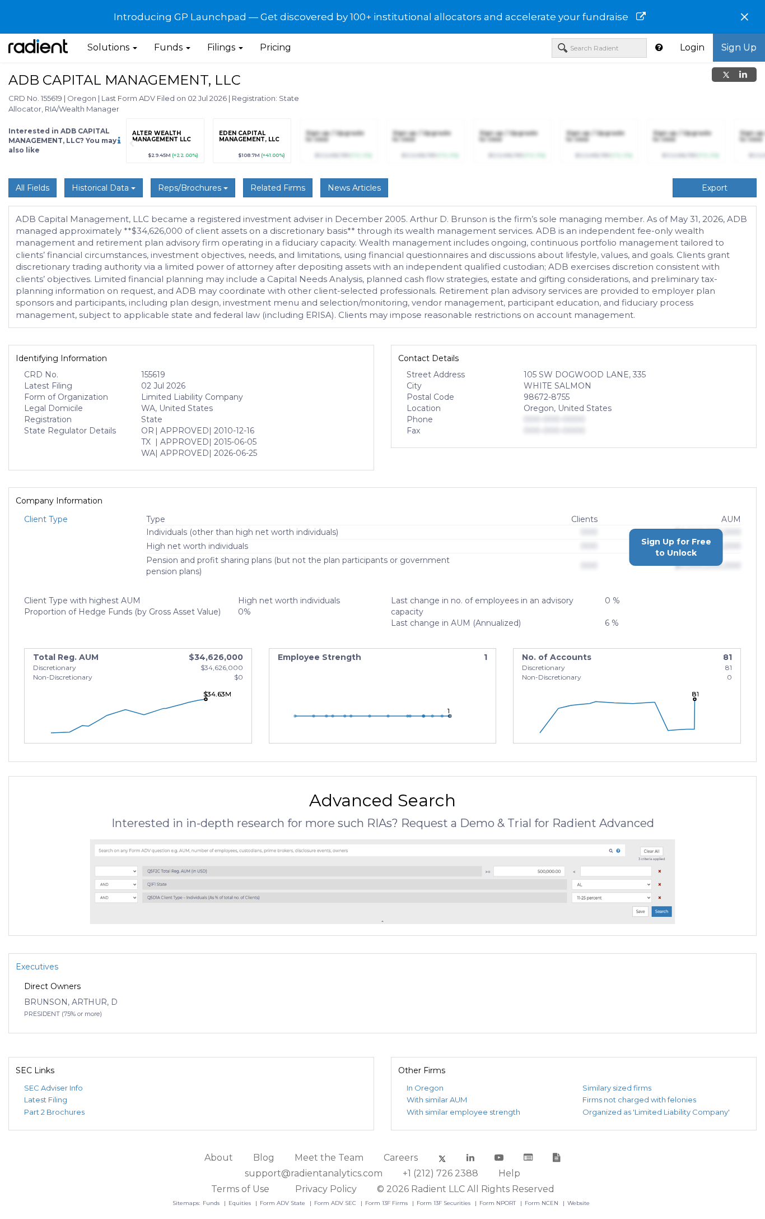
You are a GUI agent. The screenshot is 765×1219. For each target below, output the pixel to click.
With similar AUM (437, 1099)
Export (714, 188)
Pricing (275, 47)
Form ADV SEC (336, 1203)
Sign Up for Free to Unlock (676, 547)
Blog (263, 1157)
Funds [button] (169, 47)
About (218, 1157)
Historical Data (101, 188)
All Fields (32, 188)
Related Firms (277, 188)
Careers (401, 1157)
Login (692, 47)
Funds (212, 1203)
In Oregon (425, 1087)
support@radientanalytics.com (313, 1173)
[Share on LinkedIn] (743, 74)
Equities (240, 1203)
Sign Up (739, 47)
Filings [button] (222, 47)
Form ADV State (283, 1203)
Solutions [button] (109, 47)
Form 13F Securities (444, 1203)
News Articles (354, 188)
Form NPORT (498, 1203)
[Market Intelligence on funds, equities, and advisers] (38, 48)
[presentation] (131, 143)
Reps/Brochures (190, 188)
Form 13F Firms (387, 1203)
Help (509, 1173)
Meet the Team (329, 1157)
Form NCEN (542, 1203)
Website (578, 1203)
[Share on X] (726, 74)
